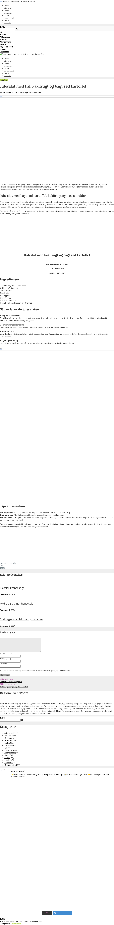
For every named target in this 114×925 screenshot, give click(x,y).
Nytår (6, 755)
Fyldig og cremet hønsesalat (17, 603)
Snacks (6, 20)
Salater (6, 15)
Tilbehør (8, 762)
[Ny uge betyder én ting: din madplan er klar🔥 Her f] (11, 798)
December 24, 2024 (8, 594)
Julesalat (3, 563)
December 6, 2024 (7, 626)
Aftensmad (7, 8)
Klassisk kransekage (12, 588)
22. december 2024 (7, 92)
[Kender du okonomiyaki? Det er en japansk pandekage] (34, 845)
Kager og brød (9, 18)
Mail (5, 658)
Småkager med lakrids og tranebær (21, 619)
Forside (6, 5)
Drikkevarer (9, 738)
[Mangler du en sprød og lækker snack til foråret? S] (57, 826)
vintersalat (12, 563)
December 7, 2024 (7, 610)
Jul (1, 80)
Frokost (7, 10)
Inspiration (9, 745)
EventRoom (16, 924)
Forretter (8, 740)
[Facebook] (0, 27)
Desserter (7, 23)
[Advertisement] (57, 232)
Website (3, 664)
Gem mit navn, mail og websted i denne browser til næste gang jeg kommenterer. (36, 670)
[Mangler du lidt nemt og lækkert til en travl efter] (80, 820)
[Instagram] (2, 27)
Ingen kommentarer (32, 92)
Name (6, 653)
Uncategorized (10, 765)
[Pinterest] (4, 27)
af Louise (20, 92)
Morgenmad (8, 13)
